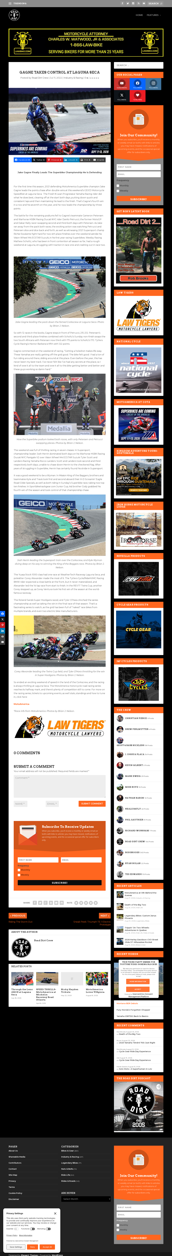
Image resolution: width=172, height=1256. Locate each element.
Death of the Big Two (135, 905)
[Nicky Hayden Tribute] (72, 978)
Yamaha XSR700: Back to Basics (132, 1016)
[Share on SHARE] (2, 614)
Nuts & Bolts (67, 1169)
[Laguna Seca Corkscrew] (60, 317)
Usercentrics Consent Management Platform (140, 995)
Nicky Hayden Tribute (69, 990)
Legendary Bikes (143, 921)
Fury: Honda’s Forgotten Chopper (133, 1010)
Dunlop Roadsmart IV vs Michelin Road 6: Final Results (57, 3)
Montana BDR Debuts (127, 1003)
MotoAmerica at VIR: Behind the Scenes (140, 894)
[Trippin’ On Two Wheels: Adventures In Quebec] (120, 929)
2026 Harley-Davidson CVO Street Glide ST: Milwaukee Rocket (141, 940)
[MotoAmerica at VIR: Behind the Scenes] (120, 894)
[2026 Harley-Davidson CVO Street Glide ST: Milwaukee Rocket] (120, 941)
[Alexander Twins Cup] (60, 666)
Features (153, 15)
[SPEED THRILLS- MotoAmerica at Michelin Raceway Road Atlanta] (47, 978)
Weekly (25, 874)
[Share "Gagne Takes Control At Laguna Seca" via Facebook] (34, 902)
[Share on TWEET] (2, 619)
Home (139, 15)
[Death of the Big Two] (120, 906)
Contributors (15, 1163)
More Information (138, 981)
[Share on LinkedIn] (2, 631)
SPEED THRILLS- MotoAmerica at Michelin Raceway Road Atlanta (46, 994)
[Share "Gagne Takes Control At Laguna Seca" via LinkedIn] (51, 902)
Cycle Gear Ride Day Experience (135, 1051)
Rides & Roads (148, 933)
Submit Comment (92, 803)
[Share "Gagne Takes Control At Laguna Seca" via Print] (61, 902)
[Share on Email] (2, 642)
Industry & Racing (73, 78)
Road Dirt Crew (40, 78)
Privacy (12, 1181)
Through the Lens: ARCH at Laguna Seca (22, 992)
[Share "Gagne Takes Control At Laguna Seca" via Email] (56, 902)
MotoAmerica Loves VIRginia (95, 990)
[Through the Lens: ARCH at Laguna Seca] (22, 978)
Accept (138, 989)
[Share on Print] (2, 636)
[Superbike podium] (60, 434)
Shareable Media (17, 1157)
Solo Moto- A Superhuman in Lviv (135, 1069)
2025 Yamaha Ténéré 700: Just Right (137, 1043)
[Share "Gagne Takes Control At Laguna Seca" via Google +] (45, 902)
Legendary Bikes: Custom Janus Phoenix (140, 916)
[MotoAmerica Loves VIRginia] (97, 978)
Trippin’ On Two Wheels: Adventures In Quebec (137, 928)
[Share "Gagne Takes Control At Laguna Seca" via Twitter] (40, 902)
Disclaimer (14, 1199)
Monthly (25, 869)
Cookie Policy (15, 1193)
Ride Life (139, 908)
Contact (13, 1169)
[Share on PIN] (2, 625)
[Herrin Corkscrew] (60, 555)
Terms (12, 1187)
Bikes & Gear (141, 945)
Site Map (13, 1175)
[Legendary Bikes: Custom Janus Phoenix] (120, 917)
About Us (13, 1151)
